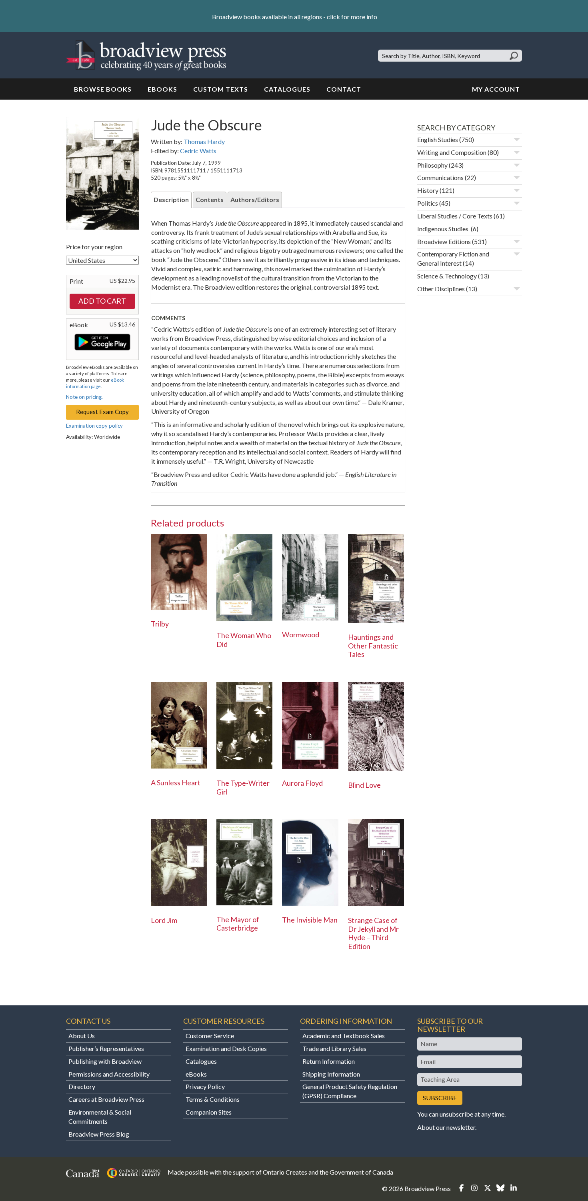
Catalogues (287, 89)
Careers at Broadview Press (106, 1099)
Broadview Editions (444, 241)
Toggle (517, 139)
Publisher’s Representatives (106, 1048)
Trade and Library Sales (334, 1048)
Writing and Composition (451, 152)
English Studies (437, 139)
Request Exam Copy (102, 411)
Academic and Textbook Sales (343, 1035)
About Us (81, 1035)
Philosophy (432, 165)
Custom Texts (220, 89)
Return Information (328, 1061)
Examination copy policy (94, 425)
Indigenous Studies (443, 228)
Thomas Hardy (204, 141)
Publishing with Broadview (105, 1061)
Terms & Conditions (213, 1099)
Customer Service (210, 1035)
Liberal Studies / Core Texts (454, 216)
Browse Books (103, 89)
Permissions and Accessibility (109, 1074)
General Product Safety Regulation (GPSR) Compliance (349, 1091)
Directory (81, 1086)
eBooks (162, 89)
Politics (427, 203)
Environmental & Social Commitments (99, 1116)
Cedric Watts (198, 150)
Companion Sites (209, 1112)
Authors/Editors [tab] (254, 199)
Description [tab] (171, 199)
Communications (440, 177)
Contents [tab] (210, 199)
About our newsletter (446, 1127)
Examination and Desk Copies (226, 1048)
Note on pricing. (84, 397)
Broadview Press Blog (98, 1134)
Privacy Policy (205, 1086)
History (427, 190)
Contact (343, 89)
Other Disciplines (441, 288)
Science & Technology (447, 276)
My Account (496, 89)
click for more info (352, 16)
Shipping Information (331, 1074)
